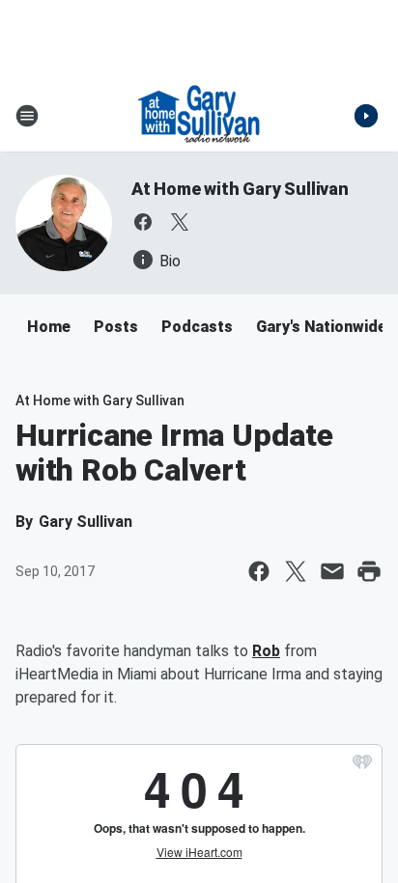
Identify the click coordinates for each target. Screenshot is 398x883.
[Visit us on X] (179, 222)
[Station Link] (199, 116)
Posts (116, 326)
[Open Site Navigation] (27, 115)
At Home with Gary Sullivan (240, 189)
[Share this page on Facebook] (258, 571)
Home (49, 326)
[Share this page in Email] (332, 571)
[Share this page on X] (295, 571)
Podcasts (197, 326)
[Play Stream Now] (366, 115)
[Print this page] (369, 571)
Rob (266, 651)
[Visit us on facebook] (143, 222)
